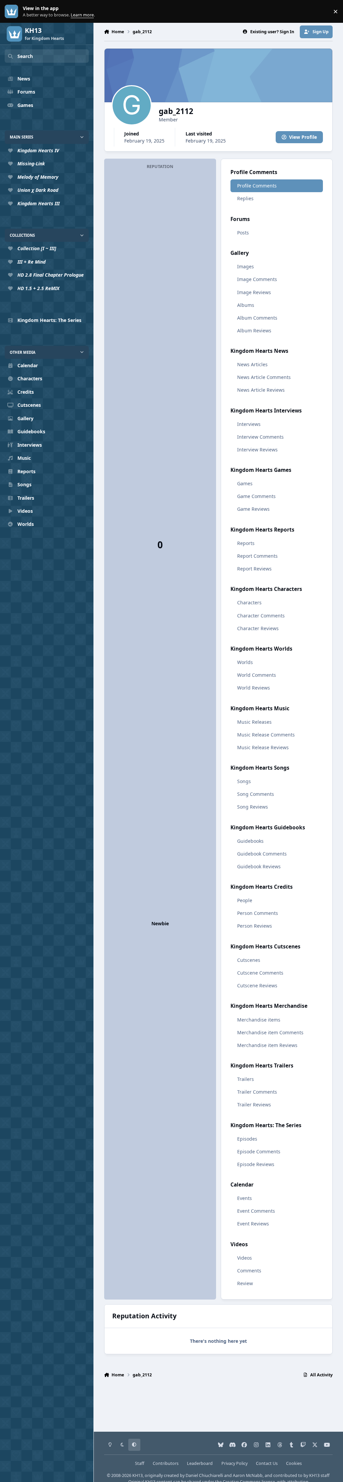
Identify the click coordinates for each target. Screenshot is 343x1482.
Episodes (247, 1139)
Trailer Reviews (254, 1104)
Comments (249, 1270)
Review (245, 1283)
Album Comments (257, 318)
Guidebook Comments (262, 853)
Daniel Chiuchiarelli (204, 1475)
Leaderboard (200, 1463)
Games (245, 483)
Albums (245, 305)
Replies (245, 198)
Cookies (294, 1463)
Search (25, 56)
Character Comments (261, 615)
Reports (246, 543)
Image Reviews (254, 292)
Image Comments (257, 279)
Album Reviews (254, 330)
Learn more (13, 11)
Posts (243, 232)
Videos (244, 1258)
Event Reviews (253, 1223)
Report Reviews (254, 568)
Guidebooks (250, 841)
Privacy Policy (234, 1463)
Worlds (245, 662)
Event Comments (256, 1211)
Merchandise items (258, 1020)
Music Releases (254, 722)
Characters (249, 602)
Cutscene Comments (260, 973)
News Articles (252, 364)
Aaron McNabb (248, 1475)
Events (244, 1198)
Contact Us (267, 1463)
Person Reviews (254, 926)
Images (245, 266)
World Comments (256, 675)
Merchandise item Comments (270, 1032)
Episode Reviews (255, 1164)
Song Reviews (252, 807)
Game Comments (256, 496)
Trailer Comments (257, 1092)
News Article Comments (264, 377)
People (244, 900)
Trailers (245, 1079)
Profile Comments (257, 185)
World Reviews (253, 687)
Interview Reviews (257, 449)
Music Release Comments (266, 734)
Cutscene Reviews (257, 985)
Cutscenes (248, 960)
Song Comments (255, 794)
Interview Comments (260, 437)
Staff (139, 1463)
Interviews (249, 424)
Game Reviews (253, 509)
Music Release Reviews (263, 747)
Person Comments (257, 913)
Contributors (166, 1463)
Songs (244, 781)
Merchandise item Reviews (267, 1045)
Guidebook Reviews (259, 866)
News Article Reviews (261, 390)
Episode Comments (258, 1151)
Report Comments (257, 556)
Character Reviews (258, 628)
